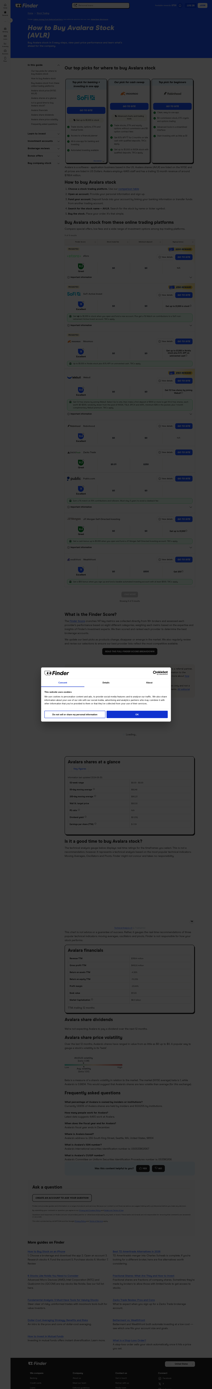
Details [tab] (106, 682)
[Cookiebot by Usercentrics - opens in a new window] (155, 673)
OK (137, 714)
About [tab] (149, 682)
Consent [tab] (62, 682)
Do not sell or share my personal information (74, 714)
